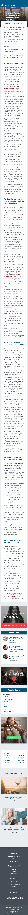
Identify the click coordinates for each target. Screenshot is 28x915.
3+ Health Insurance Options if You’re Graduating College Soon (16, 647)
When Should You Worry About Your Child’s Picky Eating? (16, 656)
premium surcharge (13, 441)
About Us (14, 881)
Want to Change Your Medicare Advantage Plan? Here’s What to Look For (14, 799)
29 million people (19, 214)
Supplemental (7, 709)
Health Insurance (8, 696)
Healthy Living (7, 699)
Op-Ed (5, 706)
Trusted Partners (14, 884)
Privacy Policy (14, 911)
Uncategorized (7, 711)
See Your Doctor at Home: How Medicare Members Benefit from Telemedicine (14, 829)
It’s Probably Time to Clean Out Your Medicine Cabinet (16, 639)
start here (13, 596)
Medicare (13, 7)
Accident (14, 873)
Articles (5, 694)
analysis (20, 477)
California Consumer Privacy (14, 912)
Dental (14, 869)
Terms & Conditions (14, 909)
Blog (14, 886)
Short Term (14, 861)
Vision (14, 871)
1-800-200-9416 (14, 897)
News (4, 704)
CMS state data (8, 307)
